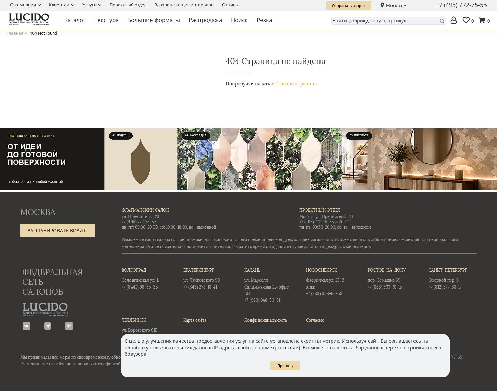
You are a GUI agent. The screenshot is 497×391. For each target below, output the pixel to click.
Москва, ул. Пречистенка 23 (326, 216)
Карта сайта (194, 320)
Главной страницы (296, 84)
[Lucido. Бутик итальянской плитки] (31, 19)
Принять (285, 365)
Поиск (239, 20)
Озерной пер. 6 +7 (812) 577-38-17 (448, 278)
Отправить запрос (348, 5)
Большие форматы (153, 20)
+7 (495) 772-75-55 (461, 5)
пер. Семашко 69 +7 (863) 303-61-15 (387, 278)
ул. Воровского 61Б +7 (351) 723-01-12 (139, 328)
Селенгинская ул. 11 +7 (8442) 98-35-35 (140, 278)
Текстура (106, 20)
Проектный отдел (128, 5)
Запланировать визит (57, 230)
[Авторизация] (455, 21)
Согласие (315, 320)
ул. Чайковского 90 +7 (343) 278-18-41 (201, 278)
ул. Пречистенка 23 (140, 216)
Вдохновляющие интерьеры (184, 5)
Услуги (90, 5)
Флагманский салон (145, 210)
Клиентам (60, 5)
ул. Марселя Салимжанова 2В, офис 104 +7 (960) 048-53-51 (266, 285)
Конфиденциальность (265, 320)
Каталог (75, 20)
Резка (264, 20)
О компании (23, 5)
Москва (394, 5)
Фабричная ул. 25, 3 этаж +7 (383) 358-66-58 (325, 282)
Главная (15, 33)
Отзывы (230, 5)
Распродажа (205, 20)
